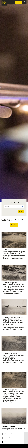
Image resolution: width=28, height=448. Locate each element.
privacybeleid (5, 429)
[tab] (26, 434)
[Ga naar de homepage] (4, 3)
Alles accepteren (14, 446)
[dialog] (14, 436)
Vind (21, 211)
